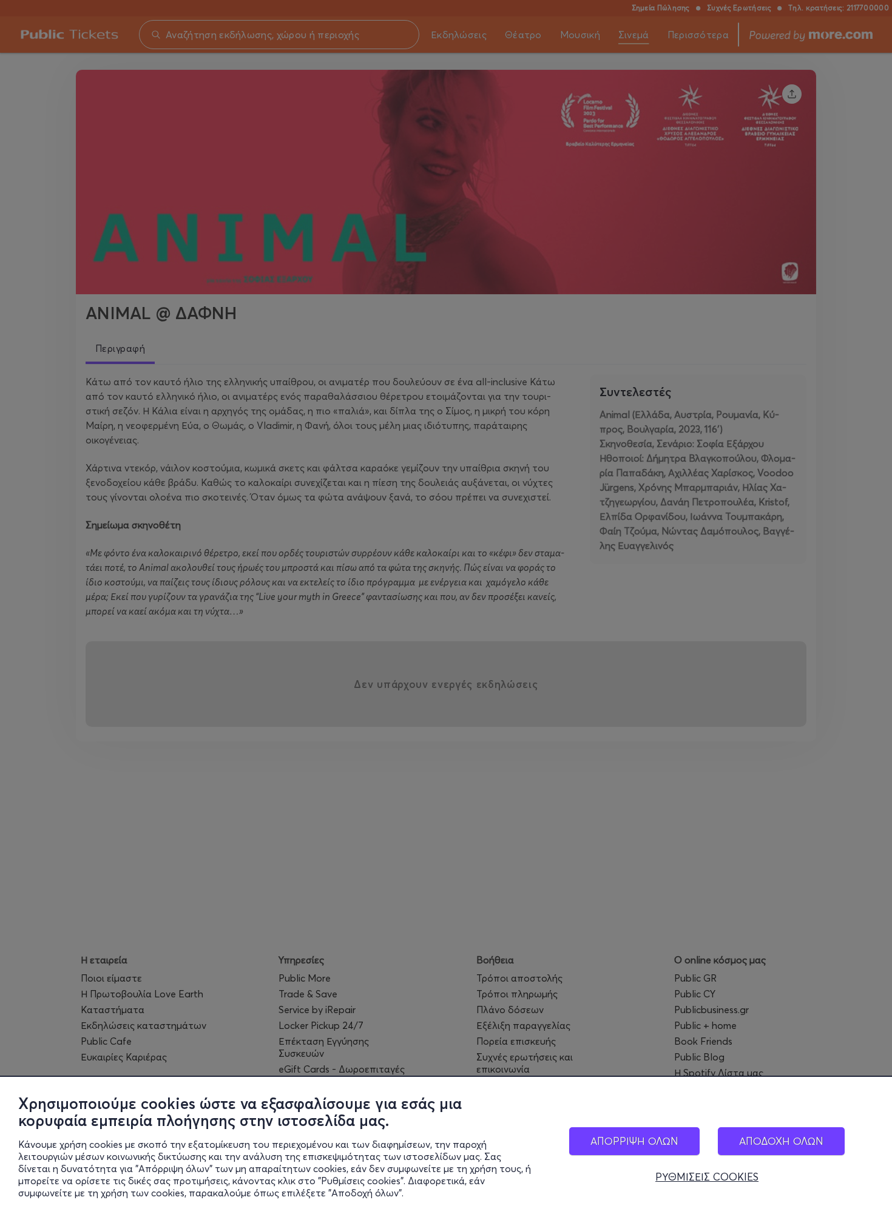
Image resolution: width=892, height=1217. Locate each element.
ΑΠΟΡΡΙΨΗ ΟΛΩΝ (634, 1140)
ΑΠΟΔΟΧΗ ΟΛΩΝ (781, 1140)
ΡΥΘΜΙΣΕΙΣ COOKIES (707, 1177)
